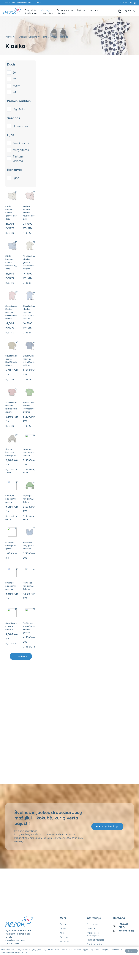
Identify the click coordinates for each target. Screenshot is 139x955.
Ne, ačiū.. (70, 490)
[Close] (92, 460)
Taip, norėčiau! (70, 481)
